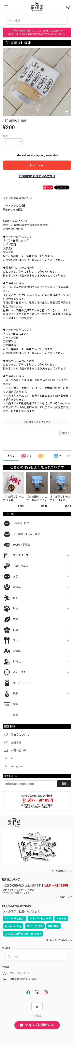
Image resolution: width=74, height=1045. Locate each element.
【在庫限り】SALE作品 (26, 534)
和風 (15, 629)
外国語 (17, 651)
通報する (65, 433)
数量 (5, 136)
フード (17, 640)
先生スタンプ (21, 555)
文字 (15, 576)
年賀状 (17, 661)
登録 (64, 783)
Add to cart (37, 165)
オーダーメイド (22, 682)
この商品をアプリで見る (37, 422)
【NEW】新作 (21, 523)
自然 (15, 714)
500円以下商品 (21, 544)
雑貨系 (17, 587)
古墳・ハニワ (21, 565)
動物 (15, 608)
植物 (15, 619)
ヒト (15, 597)
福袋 (15, 704)
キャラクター (20, 672)
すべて (10, 455)
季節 (15, 693)
